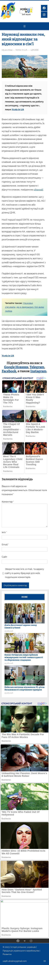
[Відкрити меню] (24, 26)
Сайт (4, 556)
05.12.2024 (7, 49)
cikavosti (38, 189)
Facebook (9, 371)
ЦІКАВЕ (35, 49)
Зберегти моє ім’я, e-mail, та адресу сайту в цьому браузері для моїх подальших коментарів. (24, 573)
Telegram (37, 367)
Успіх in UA (18, 109)
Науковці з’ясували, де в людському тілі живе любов (24, 307)
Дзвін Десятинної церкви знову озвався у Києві (20, 626)
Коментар (8, 501)
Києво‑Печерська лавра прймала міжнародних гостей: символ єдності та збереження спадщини (23, 657)
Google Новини (16, 367)
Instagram (38, 371)
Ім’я (4, 532)
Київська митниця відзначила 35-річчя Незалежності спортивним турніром (24, 688)
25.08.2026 (8, 631)
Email (5, 544)
